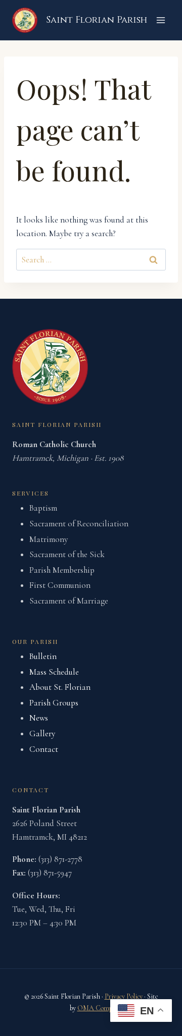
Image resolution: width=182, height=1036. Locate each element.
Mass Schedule (54, 672)
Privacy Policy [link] (124, 996)
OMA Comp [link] (95, 1008)
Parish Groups (53, 702)
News (38, 718)
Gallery (42, 733)
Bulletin (43, 656)
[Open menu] (160, 20)
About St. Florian (59, 687)
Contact (43, 749)
